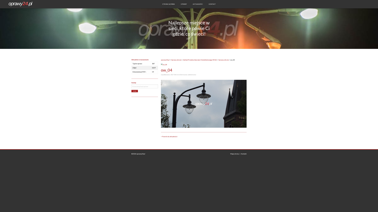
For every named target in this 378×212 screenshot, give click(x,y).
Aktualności (198, 4)
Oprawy (184, 4)
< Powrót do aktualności (169, 136)
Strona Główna (168, 4)
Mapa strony (234, 154)
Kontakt (212, 4)
